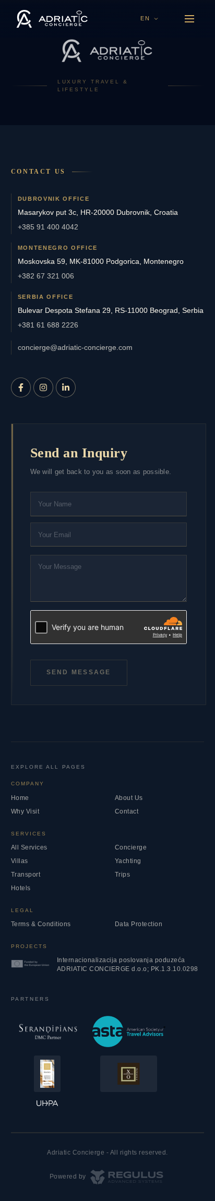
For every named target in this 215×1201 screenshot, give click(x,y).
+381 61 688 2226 (48, 325)
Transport (26, 874)
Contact (127, 811)
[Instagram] (43, 387)
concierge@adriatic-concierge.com (75, 347)
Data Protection (139, 924)
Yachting (128, 861)
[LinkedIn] (66, 387)
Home (20, 798)
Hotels (21, 888)
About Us (129, 798)
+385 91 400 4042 (48, 227)
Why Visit (25, 811)
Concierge (131, 847)
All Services (29, 847)
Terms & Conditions (41, 924)
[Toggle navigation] (189, 18)
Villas (19, 861)
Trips (122, 874)
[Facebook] (21, 387)
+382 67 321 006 (46, 276)
